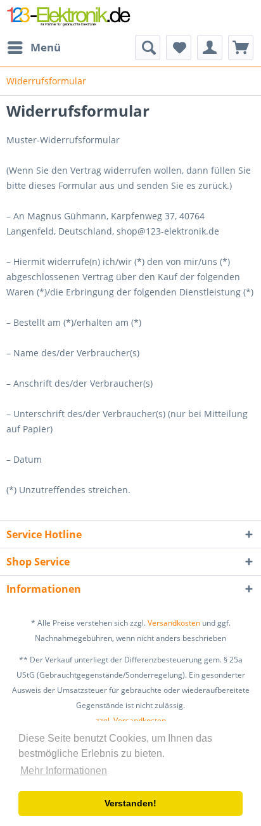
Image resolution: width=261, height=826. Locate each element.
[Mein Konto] (209, 47)
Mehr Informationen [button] (63, 770)
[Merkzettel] (178, 47)
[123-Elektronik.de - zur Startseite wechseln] (68, 17)
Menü (45, 47)
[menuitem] (33, 47)
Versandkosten (174, 622)
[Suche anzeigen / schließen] (147, 47)
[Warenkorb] (240, 47)
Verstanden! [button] (130, 803)
